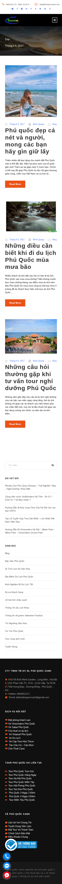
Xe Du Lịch (14, 738)
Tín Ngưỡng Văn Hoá (16, 623)
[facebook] (17, 9)
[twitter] (40, 9)
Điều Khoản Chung (18, 836)
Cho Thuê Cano (16, 748)
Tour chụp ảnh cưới (15, 639)
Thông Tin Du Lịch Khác (17, 607)
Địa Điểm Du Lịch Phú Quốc (19, 576)
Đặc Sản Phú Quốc (14, 561)
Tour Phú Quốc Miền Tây (21, 782)
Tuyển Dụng (11, 646)
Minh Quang (38, 124)
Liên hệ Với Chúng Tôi (19, 822)
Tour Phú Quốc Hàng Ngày (22, 775)
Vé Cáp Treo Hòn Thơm (21, 741)
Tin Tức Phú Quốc (14, 631)
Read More (15, 184)
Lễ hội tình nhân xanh (16, 600)
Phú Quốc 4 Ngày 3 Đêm (21, 796)
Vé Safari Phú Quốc (18, 727)
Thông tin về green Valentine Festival (23, 615)
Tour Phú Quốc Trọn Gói (21, 771)
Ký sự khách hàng (14, 592)
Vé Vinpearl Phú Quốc (20, 734)
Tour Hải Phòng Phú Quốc (21, 785)
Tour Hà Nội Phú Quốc (20, 778)
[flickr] (21, 9)
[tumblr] (35, 9)
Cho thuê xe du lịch (18, 730)
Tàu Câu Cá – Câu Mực (21, 745)
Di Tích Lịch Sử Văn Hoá (17, 569)
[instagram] (50, 9)
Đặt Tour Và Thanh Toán (20, 829)
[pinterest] (31, 9)
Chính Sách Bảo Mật (19, 833)
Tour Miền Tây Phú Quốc (21, 799)
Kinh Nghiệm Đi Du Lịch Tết (19, 584)
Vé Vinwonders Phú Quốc (21, 723)
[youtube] (45, 9)
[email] (12, 9)
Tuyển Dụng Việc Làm (19, 826)
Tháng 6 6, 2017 (17, 124)
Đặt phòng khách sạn (19, 720)
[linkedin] (26, 9)
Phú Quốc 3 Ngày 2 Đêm (21, 792)
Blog (54, 124)
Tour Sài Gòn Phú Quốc (20, 789)
